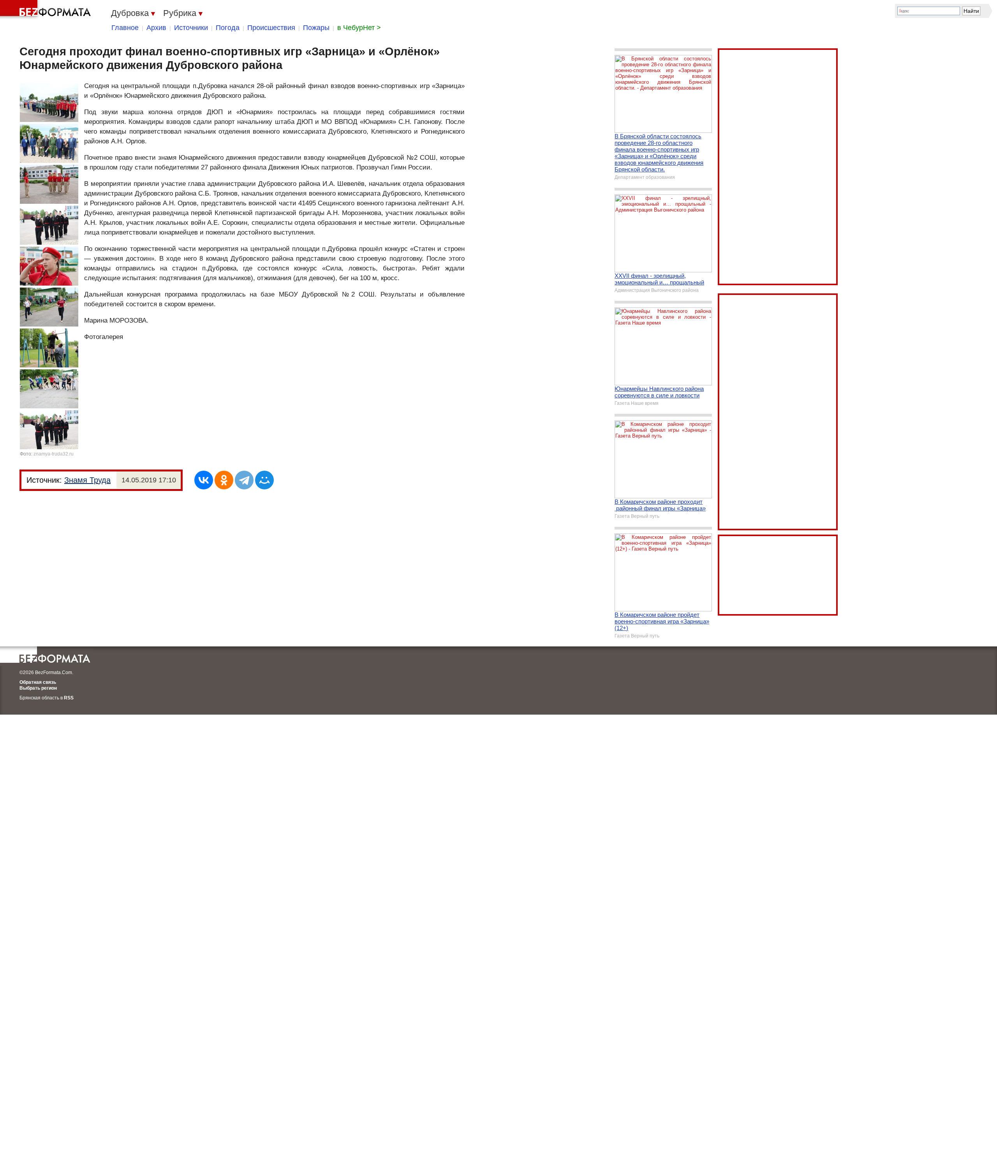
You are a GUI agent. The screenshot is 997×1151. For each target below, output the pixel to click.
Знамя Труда (87, 480)
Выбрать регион (38, 688)
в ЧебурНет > (359, 28)
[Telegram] (244, 480)
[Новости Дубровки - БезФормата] (46, 9)
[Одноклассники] (224, 480)
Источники (191, 28)
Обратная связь (37, 682)
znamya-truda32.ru (53, 454)
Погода (228, 28)
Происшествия (271, 28)
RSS (69, 698)
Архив (156, 28)
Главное (125, 28)
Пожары (316, 28)
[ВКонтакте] (203, 480)
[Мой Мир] (264, 480)
